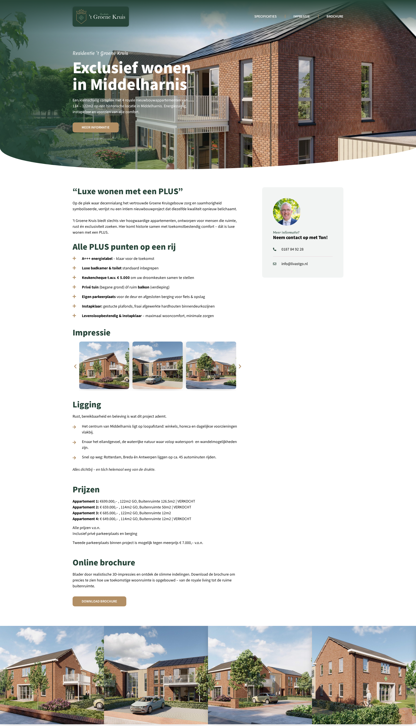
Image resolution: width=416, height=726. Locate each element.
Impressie (301, 16)
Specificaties (265, 16)
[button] (75, 366)
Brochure (335, 16)
